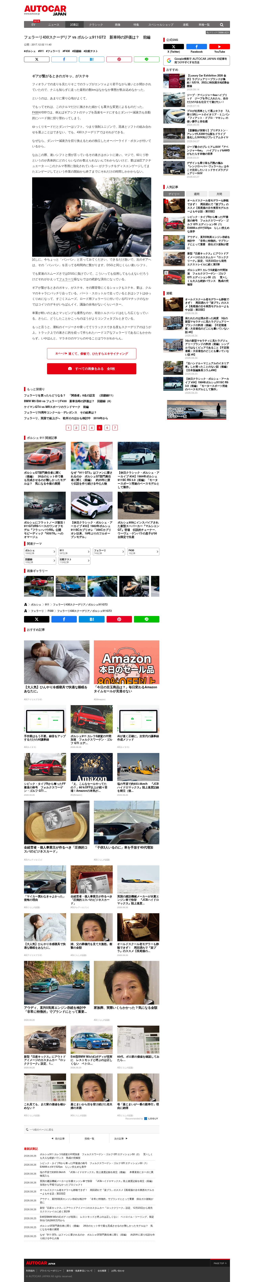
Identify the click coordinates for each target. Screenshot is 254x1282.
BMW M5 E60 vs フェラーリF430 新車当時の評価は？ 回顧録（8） (68, 401)
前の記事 (60, 1138)
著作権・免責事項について (79, 1270)
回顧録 (77, 51)
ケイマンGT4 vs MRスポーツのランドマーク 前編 (56, 407)
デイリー (174, 194)
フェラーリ (53, 51)
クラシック (96, 24)
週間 (196, 194)
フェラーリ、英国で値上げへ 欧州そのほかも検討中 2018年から (66, 418)
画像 (117, 24)
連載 (186, 24)
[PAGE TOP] (220, 1263)
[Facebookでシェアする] (64, 59)
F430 (67, 51)
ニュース (53, 24)
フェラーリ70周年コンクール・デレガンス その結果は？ (60, 412)
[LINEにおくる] (146, 59)
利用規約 (30, 1270)
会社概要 (102, 1270)
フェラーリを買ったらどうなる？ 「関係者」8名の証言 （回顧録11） (69, 395)
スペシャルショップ (160, 24)
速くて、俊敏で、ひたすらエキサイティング (98, 353)
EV (33, 24)
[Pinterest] (119, 59)
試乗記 (74, 24)
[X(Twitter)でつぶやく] (36, 59)
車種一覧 (204, 24)
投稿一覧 (89, 1138)
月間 (219, 194)
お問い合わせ (117, 1270)
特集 (136, 24)
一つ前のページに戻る (41, 1129)
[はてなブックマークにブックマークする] (91, 59)
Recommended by (134, 1118)
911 (41, 51)
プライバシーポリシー (51, 1270)
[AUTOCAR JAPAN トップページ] (25, 604)
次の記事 (119, 1138)
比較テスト (91, 51)
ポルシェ (30, 51)
